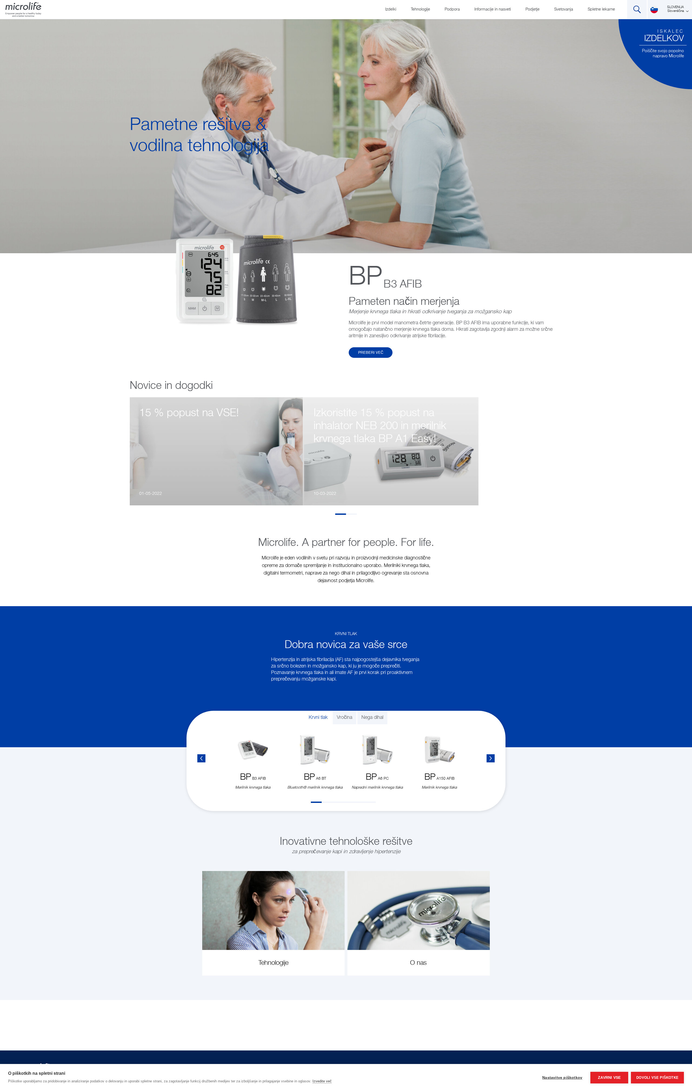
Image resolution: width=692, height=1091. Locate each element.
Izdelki (390, 9)
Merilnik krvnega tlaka (252, 787)
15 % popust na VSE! (189, 413)
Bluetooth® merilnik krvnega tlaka (314, 787)
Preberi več (370, 353)
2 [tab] (351, 514)
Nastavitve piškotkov (562, 1078)
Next (491, 758)
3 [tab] (337, 802)
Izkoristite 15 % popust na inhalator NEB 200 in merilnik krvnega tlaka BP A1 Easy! (380, 426)
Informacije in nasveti (492, 9)
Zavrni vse (609, 1078)
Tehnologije (420, 9)
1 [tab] (340, 514)
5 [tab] (359, 802)
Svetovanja (563, 9)
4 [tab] (348, 802)
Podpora (452, 9)
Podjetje (532, 9)
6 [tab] (370, 802)
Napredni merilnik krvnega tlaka (377, 787)
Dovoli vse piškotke (657, 1078)
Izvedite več (322, 1081)
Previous (201, 758)
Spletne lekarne (601, 9)
